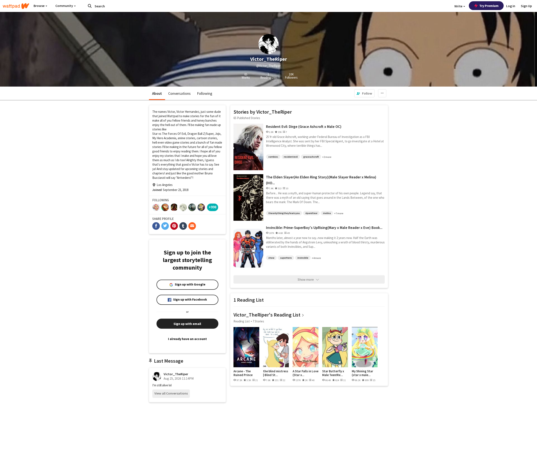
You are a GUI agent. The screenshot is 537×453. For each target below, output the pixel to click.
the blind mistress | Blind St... (275, 373)
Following (204, 93)
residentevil (291, 156)
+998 (212, 207)
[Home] (16, 6)
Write (458, 6)
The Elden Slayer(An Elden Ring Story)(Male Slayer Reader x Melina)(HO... (321, 180)
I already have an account (187, 339)
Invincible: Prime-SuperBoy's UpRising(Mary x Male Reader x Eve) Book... (324, 227)
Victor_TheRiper (176, 374)
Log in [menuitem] (510, 6)
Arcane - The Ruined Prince (243, 373)
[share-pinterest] (174, 226)
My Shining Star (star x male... (362, 373)
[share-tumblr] (183, 226)
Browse (39, 6)
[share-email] (192, 226)
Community (64, 6)
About (157, 93)
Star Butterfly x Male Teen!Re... (333, 373)
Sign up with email (187, 324)
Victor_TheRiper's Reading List (266, 315)
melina (327, 213)
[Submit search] (90, 6)
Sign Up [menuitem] (526, 6)
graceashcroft (311, 156)
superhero (286, 257)
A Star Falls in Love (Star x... (305, 373)
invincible (302, 257)
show (271, 257)
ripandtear (311, 213)
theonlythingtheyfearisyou (284, 213)
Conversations (179, 93)
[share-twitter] (165, 226)
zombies (273, 156)
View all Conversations (171, 393)
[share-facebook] (156, 226)
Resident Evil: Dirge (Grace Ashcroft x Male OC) (303, 126)
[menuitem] (364, 93)
